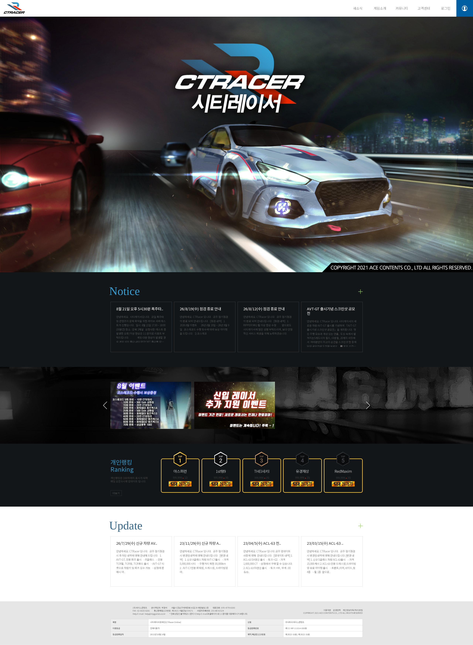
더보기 (116, 493)
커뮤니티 (402, 8)
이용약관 (327, 610)
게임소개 (380, 8)
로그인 (445, 8)
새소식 (358, 8)
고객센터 (424, 8)
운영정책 (337, 610)
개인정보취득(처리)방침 (353, 610)
